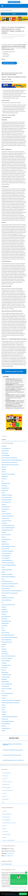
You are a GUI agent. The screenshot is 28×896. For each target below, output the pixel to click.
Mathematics (4, 618)
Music (3, 628)
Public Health (4, 667)
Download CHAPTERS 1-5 (9, 63)
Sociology (4, 698)
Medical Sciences (5, 623)
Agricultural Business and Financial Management (12, 460)
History (3, 579)
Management (4, 609)
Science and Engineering (7, 684)
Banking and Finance (6, 483)
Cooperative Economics (6, 520)
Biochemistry (4, 485)
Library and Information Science (8, 604)
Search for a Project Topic (7, 781)
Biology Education (5, 488)
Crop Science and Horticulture (8, 525)
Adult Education (5, 453)
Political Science (5, 653)
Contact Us (5, 796)
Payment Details (6, 799)
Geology (3, 572)
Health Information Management (8, 576)
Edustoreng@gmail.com (8, 855)
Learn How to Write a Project (8, 790)
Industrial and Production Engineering (10, 593)
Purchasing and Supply (6, 674)
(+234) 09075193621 (10, 853)
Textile (3, 709)
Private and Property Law (7, 658)
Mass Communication (6, 616)
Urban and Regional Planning (8, 721)
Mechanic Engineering (6, 621)
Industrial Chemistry (6, 588)
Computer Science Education (8, 516)
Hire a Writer (5, 778)
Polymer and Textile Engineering (8, 656)
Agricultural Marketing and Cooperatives (10, 464)
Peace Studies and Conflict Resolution (9, 637)
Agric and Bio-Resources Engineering (9, 457)
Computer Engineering (6, 513)
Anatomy (3, 471)
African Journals (5, 775)
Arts (2, 481)
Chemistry (4, 504)
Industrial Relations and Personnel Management (12, 590)
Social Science (4, 695)
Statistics (4, 705)
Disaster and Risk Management (8, 527)
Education (4, 828)
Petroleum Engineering (6, 639)
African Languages (5, 455)
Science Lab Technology (7, 688)
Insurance (4, 595)
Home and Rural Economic (7, 581)
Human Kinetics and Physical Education (10, 583)
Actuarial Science (5, 450)
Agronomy (4, 469)
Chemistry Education (6, 506)
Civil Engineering (5, 509)
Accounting (4, 446)
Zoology (3, 730)
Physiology (4, 649)
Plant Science (4, 651)
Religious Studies (5, 681)
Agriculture (4, 467)
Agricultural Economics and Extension (9, 462)
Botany (3, 492)
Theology (3, 714)
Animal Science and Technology (8, 474)
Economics (5, 825)
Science (3, 691)
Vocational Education (6, 728)
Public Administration (6, 665)
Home (3, 34)
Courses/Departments (7, 772)
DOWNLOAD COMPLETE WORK (14, 371)
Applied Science (5, 476)
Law (2, 602)
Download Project (6, 784)
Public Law (4, 670)
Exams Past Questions (7, 787)
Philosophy (4, 644)
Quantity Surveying (6, 677)
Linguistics (4, 607)
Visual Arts (4, 726)
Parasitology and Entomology (8, 635)
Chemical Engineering (6, 502)
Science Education (5, 686)
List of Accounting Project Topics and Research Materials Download (14, 441)
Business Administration (7, 497)
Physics (3, 646)
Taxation (3, 707)
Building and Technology (7, 495)
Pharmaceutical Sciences (7, 642)
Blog (3, 802)
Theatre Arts (4, 712)
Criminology (4, 523)
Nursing (3, 630)
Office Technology (5, 632)
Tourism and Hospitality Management (9, 716)
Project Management (6, 660)
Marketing (4, 614)
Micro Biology (4, 625)
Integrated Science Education (8, 597)
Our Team (4, 793)
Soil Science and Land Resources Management (11, 700)
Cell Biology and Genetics (7, 499)
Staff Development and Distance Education (10, 702)
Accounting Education (6, 448)
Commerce (4, 511)
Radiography (4, 679)
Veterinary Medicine (6, 723)
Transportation (5, 719)
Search (14, 13)
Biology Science (5, 490)
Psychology (4, 663)
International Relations (6, 600)
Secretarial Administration (7, 693)
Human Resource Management (8, 586)
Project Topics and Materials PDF (9, 840)
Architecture (4, 478)
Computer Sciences (6, 518)
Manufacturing (5, 611)
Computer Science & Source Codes (9, 822)
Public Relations (5, 672)
